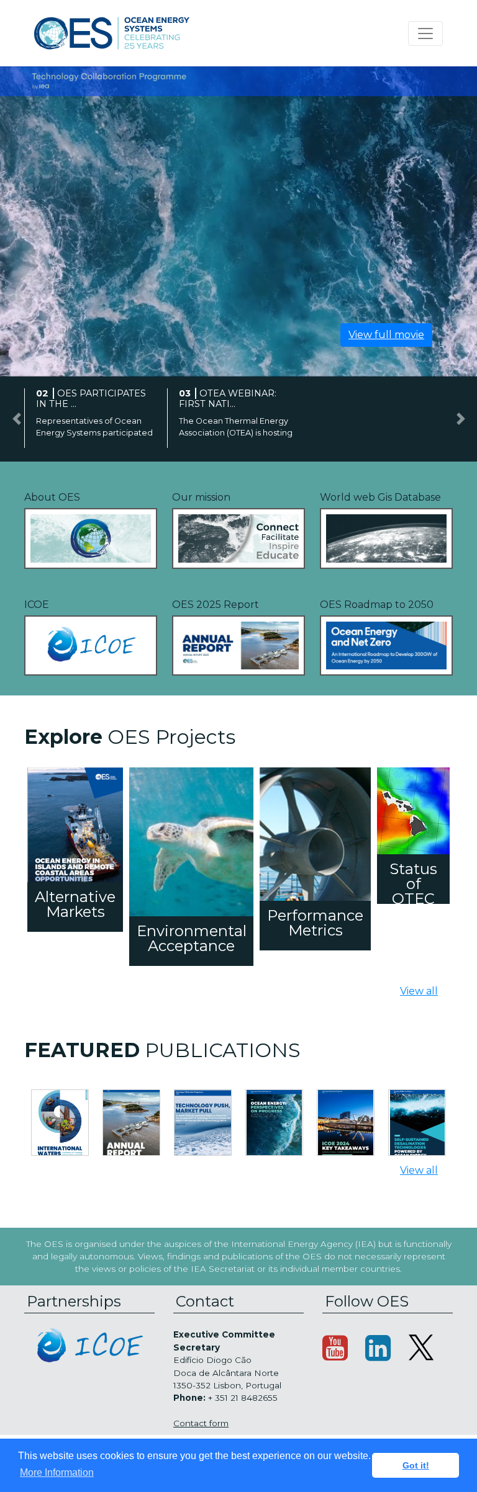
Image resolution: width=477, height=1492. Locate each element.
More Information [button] (57, 1472)
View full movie (386, 335)
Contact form (201, 1423)
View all (419, 991)
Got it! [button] (415, 1465)
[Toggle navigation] (425, 33)
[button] (16, 419)
